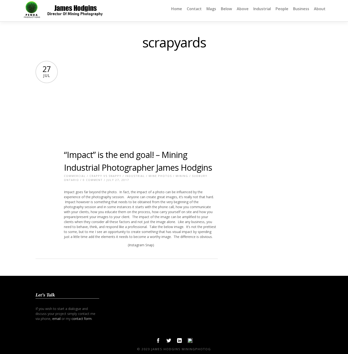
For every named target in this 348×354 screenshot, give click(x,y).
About (320, 8)
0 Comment (93, 180)
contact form (81, 318)
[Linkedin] (179, 342)
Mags (211, 8)
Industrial (262, 8)
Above (243, 8)
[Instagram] (190, 342)
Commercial (75, 176)
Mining (182, 176)
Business (301, 8)
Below (226, 8)
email (56, 318)
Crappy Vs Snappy (105, 176)
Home (176, 8)
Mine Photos (160, 176)
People (282, 8)
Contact (194, 8)
